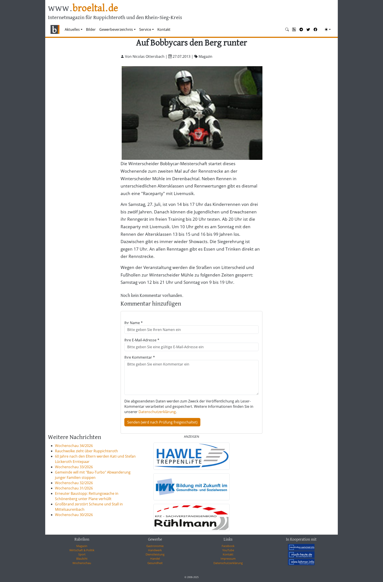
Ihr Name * (133, 322)
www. (83, 8)
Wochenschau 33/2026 (74, 466)
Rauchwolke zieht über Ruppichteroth (86, 451)
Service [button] (145, 29)
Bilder (91, 29)
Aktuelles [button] (72, 29)
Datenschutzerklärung (157, 411)
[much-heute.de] (301, 555)
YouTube (228, 550)
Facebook (228, 546)
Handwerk (155, 550)
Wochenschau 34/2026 (74, 445)
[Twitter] (308, 29)
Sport (82, 554)
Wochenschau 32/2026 (74, 482)
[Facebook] (315, 29)
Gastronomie (155, 546)
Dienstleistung (155, 554)
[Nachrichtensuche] (287, 29)
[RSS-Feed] (294, 29)
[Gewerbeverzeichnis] (191, 456)
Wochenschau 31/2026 (74, 488)
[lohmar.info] (301, 562)
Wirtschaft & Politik (81, 550)
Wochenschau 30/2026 (74, 514)
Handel (155, 559)
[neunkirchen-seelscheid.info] (301, 547)
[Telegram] (301, 29)
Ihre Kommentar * (139, 357)
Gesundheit (155, 563)
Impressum (228, 559)
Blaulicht (82, 559)
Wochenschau (81, 563)
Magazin (81, 546)
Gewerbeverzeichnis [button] (116, 29)
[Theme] (327, 29)
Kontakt (163, 29)
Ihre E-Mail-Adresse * (141, 340)
